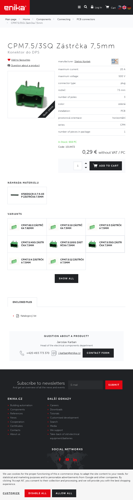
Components (43, 19)
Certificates (16, 426)
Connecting (63, 19)
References (16, 413)
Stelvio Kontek (82, 61)
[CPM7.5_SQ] (31, 95)
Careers (54, 405)
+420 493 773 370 (37, 353)
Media (53, 426)
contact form (98, 352)
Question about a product (25, 65)
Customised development (64, 417)
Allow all (64, 493)
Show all (66, 278)
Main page (10, 19)
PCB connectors (86, 19)
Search (54, 421)
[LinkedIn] (75, 460)
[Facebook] (59, 460)
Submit (113, 384)
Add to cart (109, 165)
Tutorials (54, 413)
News (13, 417)
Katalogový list (28, 315)
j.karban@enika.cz (69, 353)
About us (15, 434)
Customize (11, 493)
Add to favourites (20, 59)
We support (56, 430)
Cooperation (17, 421)
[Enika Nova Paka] (15, 7)
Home (26, 19)
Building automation (21, 405)
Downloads (56, 409)
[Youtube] (67, 460)
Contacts (15, 430)
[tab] (22, 302)
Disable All (37, 493)
